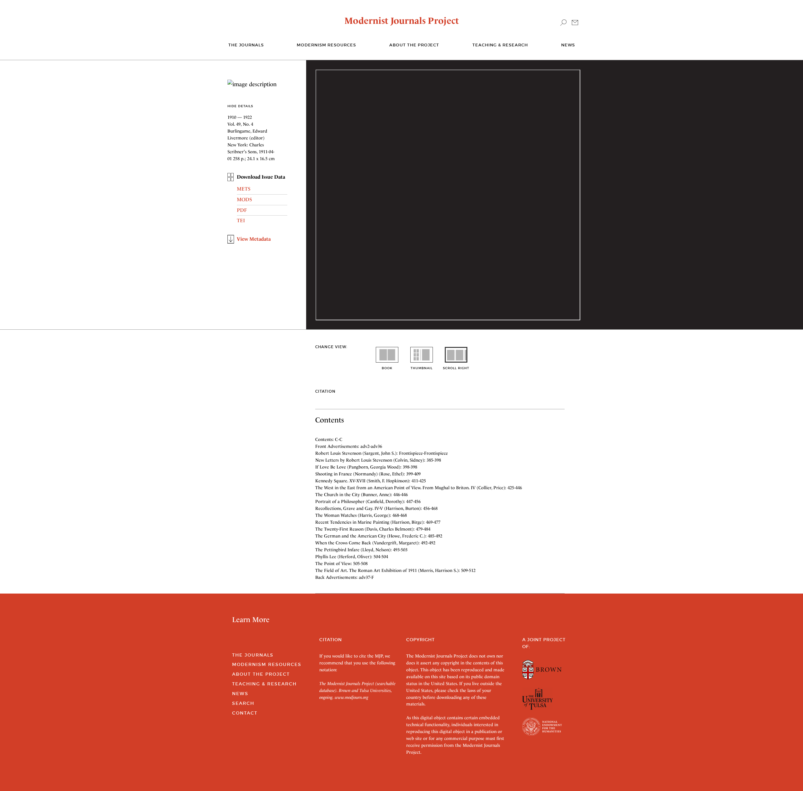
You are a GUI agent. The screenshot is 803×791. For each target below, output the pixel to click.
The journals (246, 45)
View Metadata (254, 239)
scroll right (456, 368)
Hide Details (240, 106)
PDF (242, 210)
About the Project (414, 45)
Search (243, 703)
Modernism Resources (326, 45)
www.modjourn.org (351, 697)
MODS (244, 199)
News (568, 45)
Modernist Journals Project (401, 20)
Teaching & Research (500, 45)
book (387, 368)
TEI (241, 220)
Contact (245, 713)
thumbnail (422, 368)
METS (243, 189)
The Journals (253, 655)
